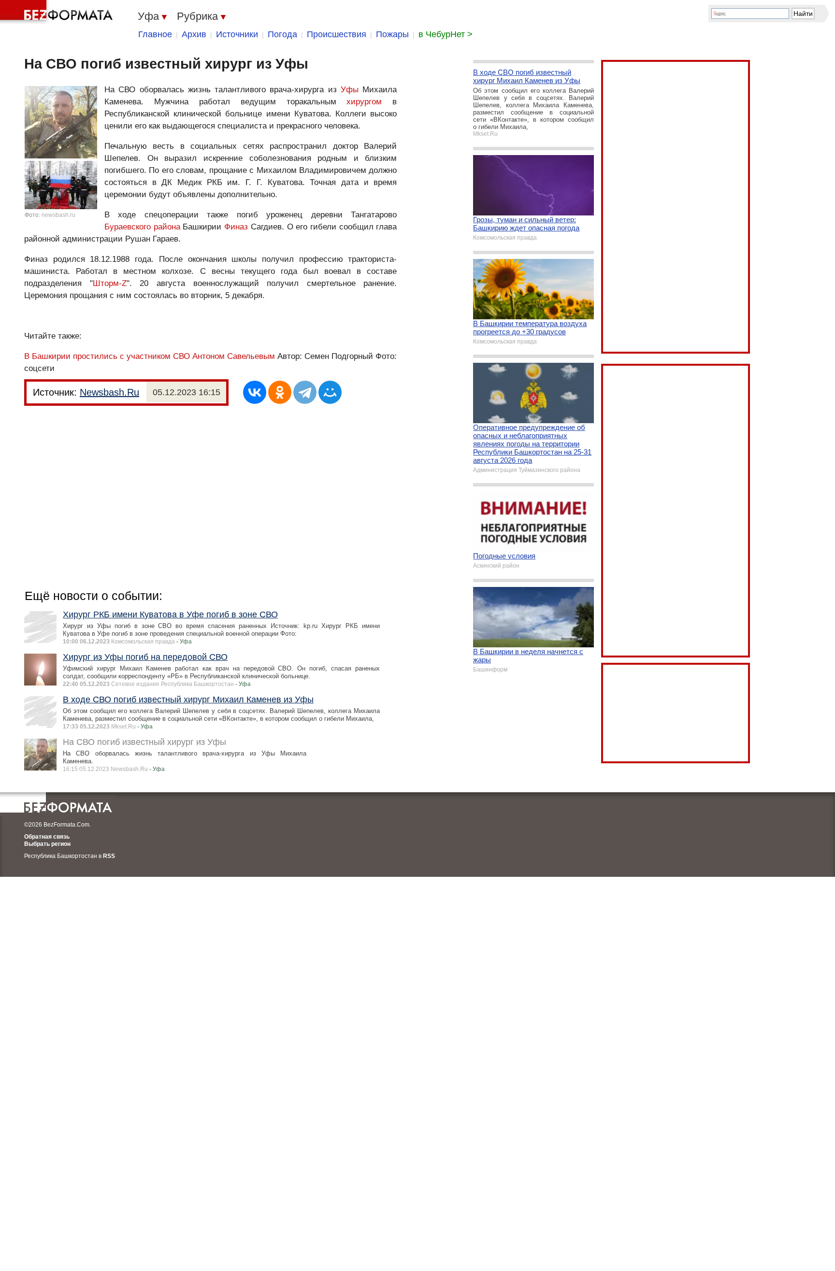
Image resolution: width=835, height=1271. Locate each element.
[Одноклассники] (279, 392)
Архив (194, 34)
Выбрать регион (47, 844)
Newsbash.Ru (109, 392)
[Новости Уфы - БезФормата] (58, 12)
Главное (155, 34)
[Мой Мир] (330, 392)
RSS (109, 856)
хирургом (364, 101)
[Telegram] (305, 392)
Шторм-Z (110, 283)
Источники (237, 34)
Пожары (392, 34)
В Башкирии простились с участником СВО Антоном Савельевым (149, 356)
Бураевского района (142, 226)
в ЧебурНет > (445, 34)
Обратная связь (47, 836)
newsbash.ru (58, 215)
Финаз (236, 226)
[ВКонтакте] (254, 392)
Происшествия (336, 34)
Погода (282, 34)
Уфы (350, 89)
